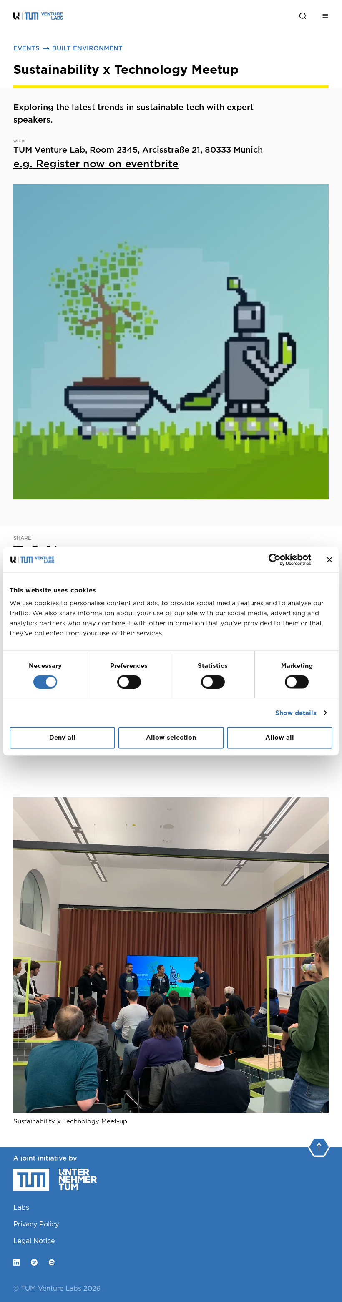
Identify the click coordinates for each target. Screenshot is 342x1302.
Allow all (279, 737)
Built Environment (87, 48)
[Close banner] (329, 559)
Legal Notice (34, 1241)
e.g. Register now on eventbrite (96, 163)
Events (26, 48)
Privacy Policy (36, 1224)
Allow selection (171, 737)
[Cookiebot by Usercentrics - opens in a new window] (274, 559)
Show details (296, 712)
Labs (21, 1207)
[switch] (129, 681)
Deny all (62, 737)
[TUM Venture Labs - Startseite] (70, 15)
